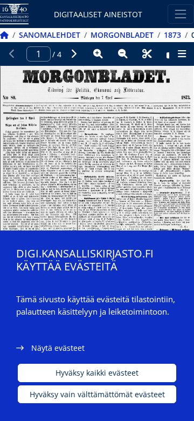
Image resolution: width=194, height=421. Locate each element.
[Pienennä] (123, 54)
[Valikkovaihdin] (181, 13)
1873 (172, 35)
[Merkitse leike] (147, 54)
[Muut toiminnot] (181, 54)
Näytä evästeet (58, 348)
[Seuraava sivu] (74, 54)
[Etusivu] (4, 35)
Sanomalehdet (49, 35)
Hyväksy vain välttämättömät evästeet (97, 394)
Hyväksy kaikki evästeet (97, 373)
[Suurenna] (98, 54)
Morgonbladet (122, 35)
